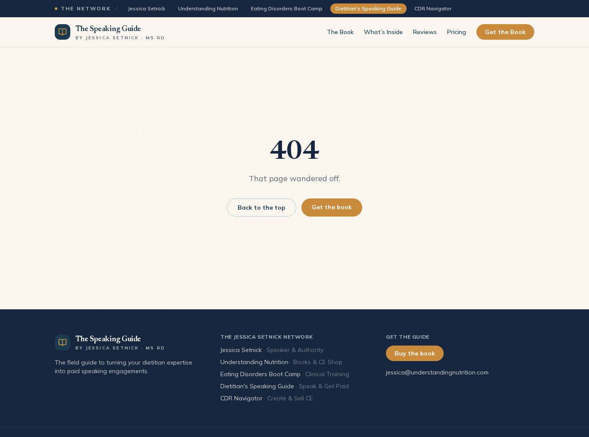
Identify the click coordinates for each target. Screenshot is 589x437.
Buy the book (415, 353)
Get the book (332, 207)
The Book (340, 32)
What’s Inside (383, 32)
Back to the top (261, 207)
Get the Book (505, 32)
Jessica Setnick (146, 8)
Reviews (425, 32)
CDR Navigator (432, 8)
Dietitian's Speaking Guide (257, 386)
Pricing (456, 32)
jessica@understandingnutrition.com (437, 372)
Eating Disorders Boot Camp (287, 8)
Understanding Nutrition (208, 8)
